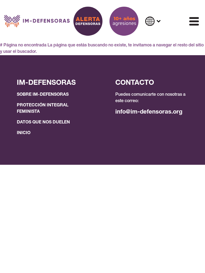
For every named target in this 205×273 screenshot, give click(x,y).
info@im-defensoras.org (148, 112)
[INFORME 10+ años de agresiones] (124, 21)
